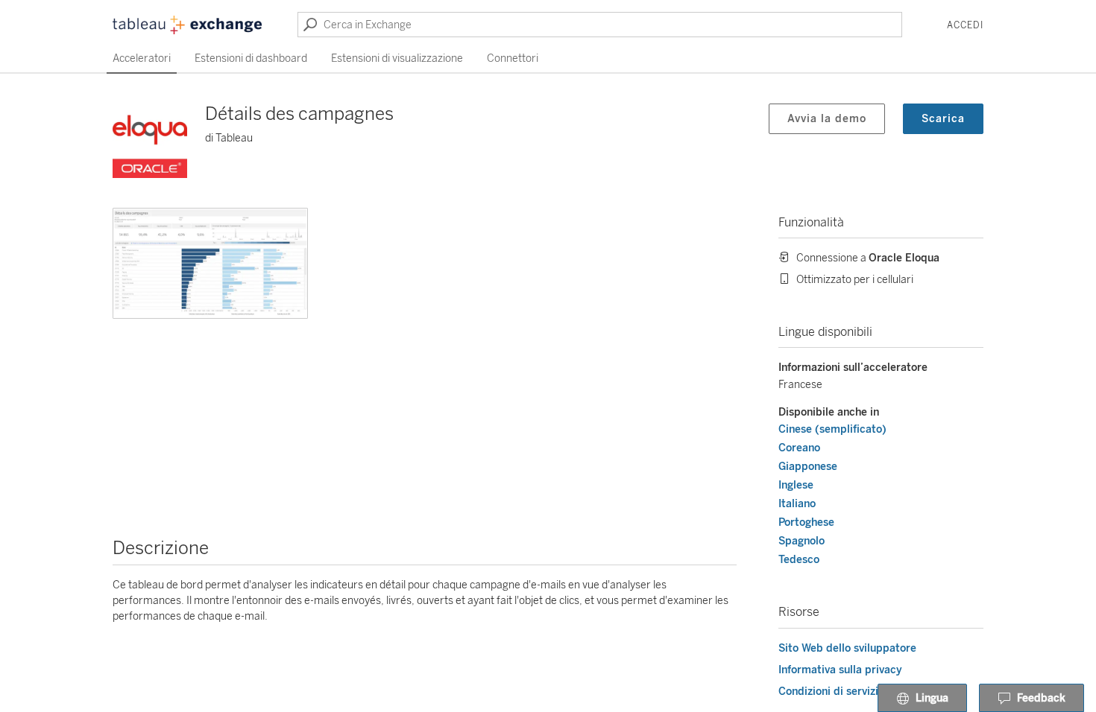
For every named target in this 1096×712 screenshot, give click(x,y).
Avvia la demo (826, 118)
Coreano (799, 448)
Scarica (943, 118)
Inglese (795, 485)
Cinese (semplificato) (832, 429)
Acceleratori (142, 58)
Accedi (965, 25)
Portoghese (806, 522)
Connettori (512, 58)
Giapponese (807, 466)
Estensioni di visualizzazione (397, 58)
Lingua (932, 698)
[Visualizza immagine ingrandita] (210, 263)
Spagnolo (801, 541)
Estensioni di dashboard (251, 58)
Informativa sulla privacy (840, 670)
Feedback (1041, 698)
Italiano (797, 504)
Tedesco (798, 559)
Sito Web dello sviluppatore (847, 648)
